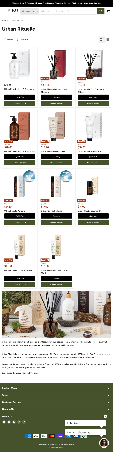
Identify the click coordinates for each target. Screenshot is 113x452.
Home (5, 20)
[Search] (100, 11)
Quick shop (20, 97)
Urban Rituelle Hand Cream (53, 151)
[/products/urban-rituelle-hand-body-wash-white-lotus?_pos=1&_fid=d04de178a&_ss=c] (20, 64)
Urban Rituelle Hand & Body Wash (19, 89)
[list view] (108, 39)
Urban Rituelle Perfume (14, 211)
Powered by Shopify (56, 447)
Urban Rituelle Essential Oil (90, 211)
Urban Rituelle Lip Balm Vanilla (18, 270)
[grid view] (102, 39)
